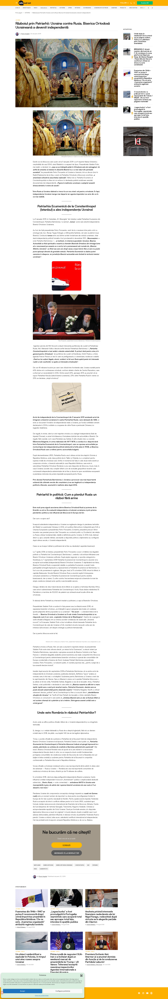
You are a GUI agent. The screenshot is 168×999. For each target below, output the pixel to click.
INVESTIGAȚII (27, 7)
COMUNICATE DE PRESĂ (101, 7)
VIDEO (35, 7)
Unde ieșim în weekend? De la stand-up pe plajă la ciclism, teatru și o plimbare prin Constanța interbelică (143, 38)
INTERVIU (77, 7)
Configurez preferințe (63, 991)
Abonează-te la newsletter (66, 853)
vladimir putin (43, 868)
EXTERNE (62, 7)
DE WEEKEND (87, 7)
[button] (81, 975)
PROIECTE (123, 7)
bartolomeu (37, 865)
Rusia (35, 868)
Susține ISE (145, 3)
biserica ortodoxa (48, 865)
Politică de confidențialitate (41, 995)
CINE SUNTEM (133, 7)
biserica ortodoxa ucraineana (64, 865)
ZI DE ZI (17, 7)
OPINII (70, 7)
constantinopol (79, 865)
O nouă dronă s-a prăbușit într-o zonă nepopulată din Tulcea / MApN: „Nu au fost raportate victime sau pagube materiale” (143, 96)
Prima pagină (18, 12)
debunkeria (44, 7)
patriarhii (95, 865)
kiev (88, 865)
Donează (66, 845)
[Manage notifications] (2, 992)
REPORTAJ (53, 7)
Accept (22, 991)
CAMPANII (114, 7)
